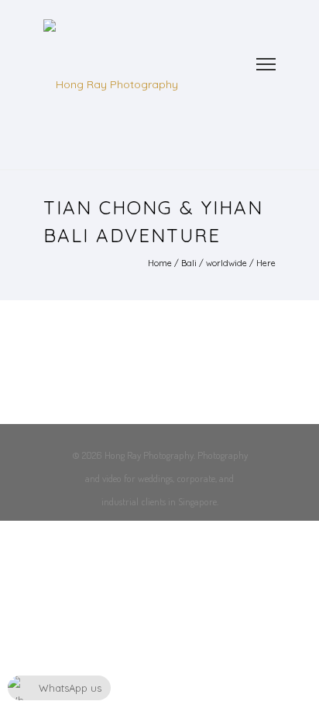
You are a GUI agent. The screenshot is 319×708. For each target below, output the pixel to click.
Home (160, 263)
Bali (189, 263)
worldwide (226, 263)
